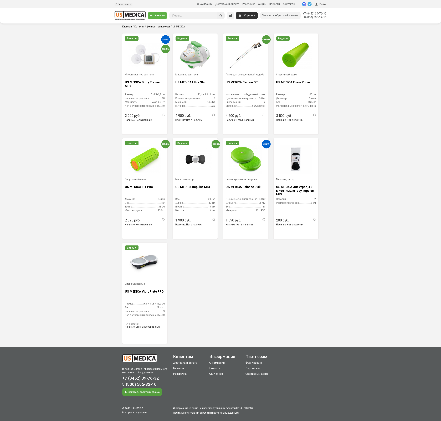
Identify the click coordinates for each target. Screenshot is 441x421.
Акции (262, 4)
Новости (274, 4)
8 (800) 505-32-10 (315, 17)
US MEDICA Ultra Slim (191, 82)
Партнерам (252, 368)
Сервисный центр (257, 373)
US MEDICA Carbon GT (242, 82)
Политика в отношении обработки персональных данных (205, 412)
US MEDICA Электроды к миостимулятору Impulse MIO (295, 190)
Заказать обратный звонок (280, 15)
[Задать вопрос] (163, 115)
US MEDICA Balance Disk (243, 187)
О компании (204, 4)
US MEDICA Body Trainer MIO (142, 84)
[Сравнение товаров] (230, 15)
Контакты (289, 4)
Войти (323, 4)
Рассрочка (248, 4)
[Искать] (221, 15)
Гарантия (178, 368)
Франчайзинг (253, 362)
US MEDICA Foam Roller (293, 82)
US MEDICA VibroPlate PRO (144, 291)
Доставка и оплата (227, 4)
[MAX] (304, 4)
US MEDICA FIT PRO (139, 187)
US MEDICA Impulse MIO (192, 187)
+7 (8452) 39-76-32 (314, 13)
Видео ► (132, 38)
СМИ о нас (216, 373)
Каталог (160, 15)
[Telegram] (309, 4)
